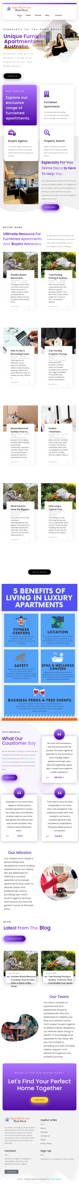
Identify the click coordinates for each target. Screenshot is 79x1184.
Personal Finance (24, 358)
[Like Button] (27, 382)
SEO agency (57, 1179)
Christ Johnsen (16, 514)
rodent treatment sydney (57, 438)
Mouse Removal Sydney (18, 438)
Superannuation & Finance (57, 360)
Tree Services (23, 282)
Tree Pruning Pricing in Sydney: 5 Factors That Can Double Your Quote (60, 979)
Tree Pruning (61, 282)
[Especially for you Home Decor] (19, 8)
